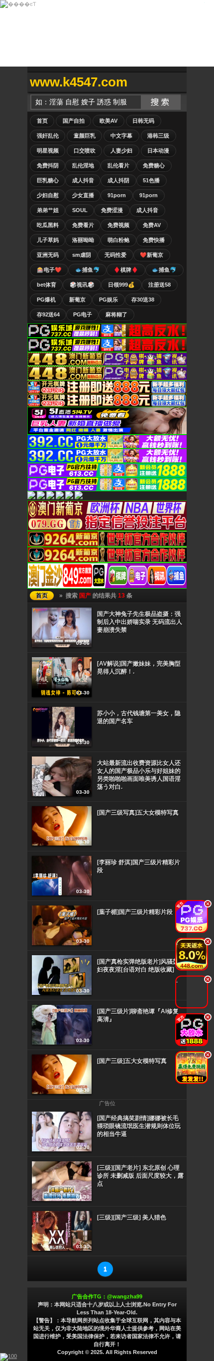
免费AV (152, 225)
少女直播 (83, 195)
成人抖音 (83, 180)
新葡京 (77, 299)
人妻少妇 (121, 150)
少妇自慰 (48, 195)
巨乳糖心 (48, 180)
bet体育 (46, 285)
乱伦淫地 (83, 165)
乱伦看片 (118, 165)
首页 (42, 121)
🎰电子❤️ (49, 270)
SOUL (80, 210)
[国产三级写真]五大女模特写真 (138, 812)
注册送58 (159, 285)
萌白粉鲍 (118, 240)
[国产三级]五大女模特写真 (132, 1061)
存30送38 (142, 299)
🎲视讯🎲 (82, 285)
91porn (116, 195)
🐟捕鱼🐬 (87, 270)
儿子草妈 (48, 240)
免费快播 (154, 240)
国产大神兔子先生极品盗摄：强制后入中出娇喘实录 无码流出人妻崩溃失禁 (139, 621)
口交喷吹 (85, 150)
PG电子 (82, 314)
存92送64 (48, 314)
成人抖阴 (118, 180)
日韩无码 (143, 121)
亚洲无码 (48, 255)
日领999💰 (121, 285)
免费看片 (83, 225)
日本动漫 (158, 150)
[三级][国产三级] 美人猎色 (131, 1217)
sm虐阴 (81, 255)
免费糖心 (154, 165)
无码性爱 (115, 255)
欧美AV (108, 121)
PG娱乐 (108, 299)
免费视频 (118, 225)
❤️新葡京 (151, 255)
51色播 (151, 180)
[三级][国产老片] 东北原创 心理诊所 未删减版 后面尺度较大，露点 (140, 1175)
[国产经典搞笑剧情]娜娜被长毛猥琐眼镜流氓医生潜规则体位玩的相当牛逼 (139, 1126)
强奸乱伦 (48, 136)
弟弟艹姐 (48, 210)
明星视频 (48, 150)
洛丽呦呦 (83, 240)
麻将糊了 (116, 314)
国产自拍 (74, 121)
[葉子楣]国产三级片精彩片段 (135, 911)
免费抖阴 (48, 165)
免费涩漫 (112, 210)
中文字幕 (121, 136)
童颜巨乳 (85, 136)
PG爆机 (46, 299)
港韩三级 (158, 136)
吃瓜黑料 (48, 225)
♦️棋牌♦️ (125, 270)
